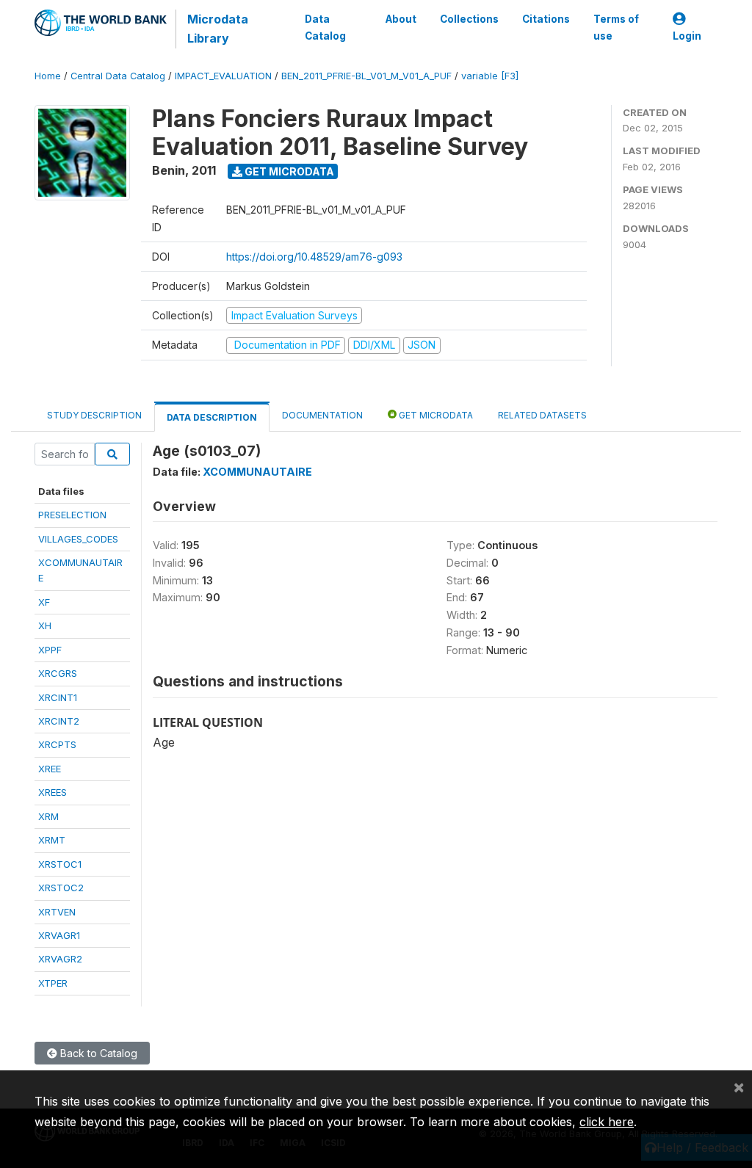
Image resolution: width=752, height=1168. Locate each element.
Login (687, 36)
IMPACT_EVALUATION (223, 75)
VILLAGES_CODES (78, 539)
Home (48, 75)
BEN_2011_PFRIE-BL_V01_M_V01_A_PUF (366, 75)
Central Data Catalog (117, 75)
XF (44, 602)
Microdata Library (217, 29)
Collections (469, 19)
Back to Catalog (97, 1053)
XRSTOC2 (61, 887)
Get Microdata (288, 171)
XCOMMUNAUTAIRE (257, 471)
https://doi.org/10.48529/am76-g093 (314, 256)
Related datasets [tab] (542, 415)
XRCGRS (57, 673)
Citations (546, 19)
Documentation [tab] (322, 415)
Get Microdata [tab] (435, 415)
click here (606, 1121)
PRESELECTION (72, 514)
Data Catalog (325, 27)
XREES (52, 792)
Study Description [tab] (94, 415)
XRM (48, 816)
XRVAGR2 (60, 959)
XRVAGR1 (59, 935)
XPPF (50, 650)
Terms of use (616, 27)
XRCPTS (57, 744)
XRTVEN (57, 912)
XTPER (53, 983)
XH (44, 625)
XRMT (51, 840)
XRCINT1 (57, 697)
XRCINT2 (58, 721)
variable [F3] (489, 75)
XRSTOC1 (60, 864)
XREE (49, 769)
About (401, 19)
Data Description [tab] (212, 417)
